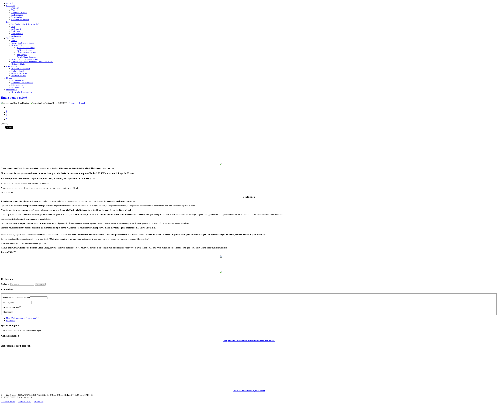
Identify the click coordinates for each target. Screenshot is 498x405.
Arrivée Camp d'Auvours (27, 57)
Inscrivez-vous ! (24, 402)
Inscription (10, 320)
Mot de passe (8, 302)
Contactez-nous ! (8, 402)
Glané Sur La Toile (19, 73)
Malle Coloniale (18, 71)
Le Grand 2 (16, 29)
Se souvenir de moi (11, 307)
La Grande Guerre (24, 50)
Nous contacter (17, 80)
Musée (14, 40)
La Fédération (17, 15)
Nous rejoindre (17, 87)
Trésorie (14, 10)
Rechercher (5, 284)
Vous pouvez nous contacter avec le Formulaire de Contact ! (249, 341)
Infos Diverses (17, 33)
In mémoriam (16, 17)
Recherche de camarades (21, 92)
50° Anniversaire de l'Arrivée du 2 (25, 24)
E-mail (82, 103)
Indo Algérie (22, 55)
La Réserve (16, 31)
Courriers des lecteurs (20, 19)
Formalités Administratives (22, 83)
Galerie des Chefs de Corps (22, 43)
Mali (13, 26)
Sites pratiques (17, 85)
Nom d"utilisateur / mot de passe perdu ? (22, 318)
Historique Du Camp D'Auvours (24, 59)
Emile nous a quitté (14, 97)
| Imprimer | (72, 103)
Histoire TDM (17, 45)
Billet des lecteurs (18, 76)
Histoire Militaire (18, 64)
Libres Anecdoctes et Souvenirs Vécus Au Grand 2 (32, 62)
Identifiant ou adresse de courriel (16, 298)
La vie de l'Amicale (19, 12)
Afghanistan (16, 36)
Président (15, 8)
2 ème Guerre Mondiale (26, 52)
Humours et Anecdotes (20, 69)
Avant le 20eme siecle (25, 48)
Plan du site (38, 402)
